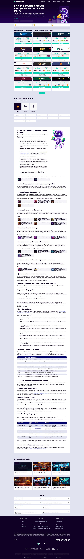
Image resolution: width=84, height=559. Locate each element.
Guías (63, 1)
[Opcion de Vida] (33, 549)
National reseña (42, 74)
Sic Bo (23, 524)
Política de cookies (43, 557)
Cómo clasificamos (59, 526)
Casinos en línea (42, 1)
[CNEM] (41, 549)
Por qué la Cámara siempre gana (41, 521)
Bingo (23, 521)
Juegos (49, 1)
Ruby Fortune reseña (23, 88)
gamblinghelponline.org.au (39, 436)
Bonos (54, 1)
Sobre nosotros (59, 521)
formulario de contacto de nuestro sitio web (38, 448)
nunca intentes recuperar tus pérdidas (41, 393)
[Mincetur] (26, 549)
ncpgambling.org (38, 428)
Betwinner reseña (42, 88)
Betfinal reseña (60, 88)
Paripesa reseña (23, 74)
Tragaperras (23, 526)
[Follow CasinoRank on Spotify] (66, 540)
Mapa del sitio (58, 557)
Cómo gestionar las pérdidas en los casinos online (41, 528)
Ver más (41, 92)
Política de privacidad (59, 528)
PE (15, 539)
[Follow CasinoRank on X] (62, 540)
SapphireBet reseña (42, 45)
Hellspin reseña (60, 74)
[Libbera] (47, 549)
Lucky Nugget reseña (42, 59)
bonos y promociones (31, 149)
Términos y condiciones (27, 557)
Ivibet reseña (61, 59)
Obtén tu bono (23, 43)
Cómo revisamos (59, 524)
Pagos (58, 1)
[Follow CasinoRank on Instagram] (59, 540)
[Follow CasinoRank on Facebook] (57, 540)
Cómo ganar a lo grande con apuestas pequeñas (41, 524)
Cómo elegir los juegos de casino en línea (40, 523)
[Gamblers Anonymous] (53, 549)
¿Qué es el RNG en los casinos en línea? (41, 526)
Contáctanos (59, 523)
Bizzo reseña (23, 59)
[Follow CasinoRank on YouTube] (64, 540)
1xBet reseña (23, 45)
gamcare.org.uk (37, 433)
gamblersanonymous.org (39, 425)
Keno (23, 523)
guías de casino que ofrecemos (57, 188)
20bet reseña (61, 45)
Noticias (68, 1)
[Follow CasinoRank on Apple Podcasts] (69, 540)
